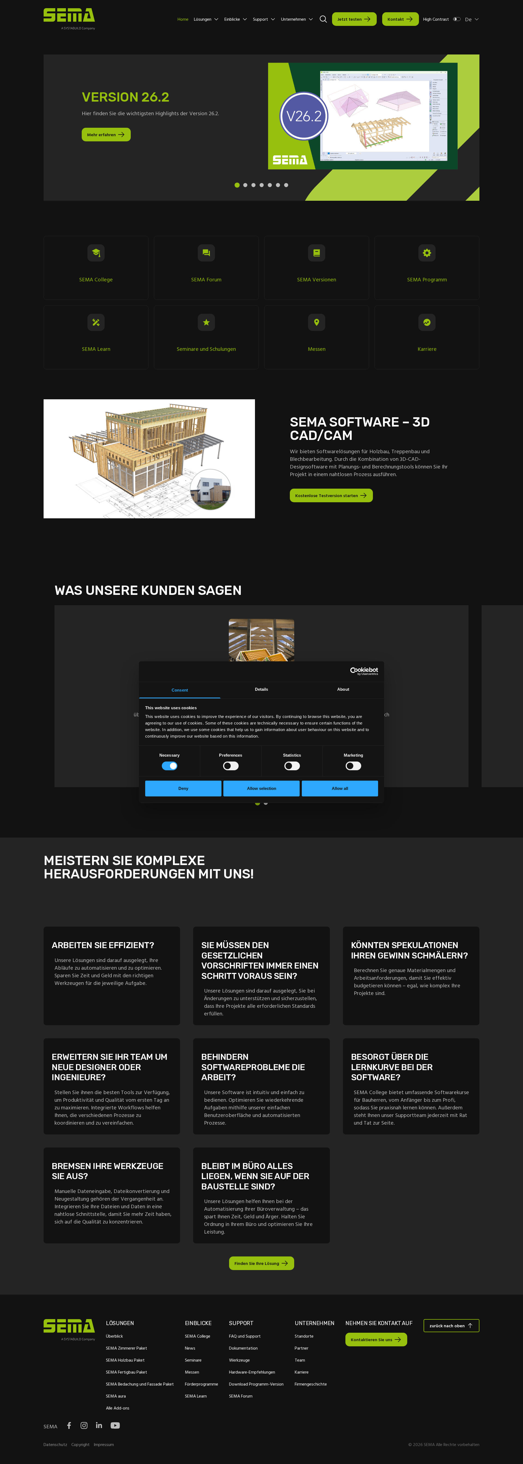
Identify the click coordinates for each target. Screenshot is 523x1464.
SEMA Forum (241, 1396)
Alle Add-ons (117, 1408)
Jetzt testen (349, 19)
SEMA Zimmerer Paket (126, 1348)
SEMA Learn (196, 1396)
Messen (192, 1372)
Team (300, 1360)
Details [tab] (261, 689)
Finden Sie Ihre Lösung (257, 1263)
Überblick (114, 1336)
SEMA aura (116, 1396)
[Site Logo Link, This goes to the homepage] (69, 19)
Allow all (340, 788)
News (190, 1348)
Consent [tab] (180, 689)
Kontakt (396, 19)
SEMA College (197, 1336)
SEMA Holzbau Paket (125, 1360)
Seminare (193, 1360)
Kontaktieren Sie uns (371, 1339)
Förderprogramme (201, 1384)
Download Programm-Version (256, 1384)
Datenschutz (55, 1444)
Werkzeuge (239, 1360)
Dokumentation (243, 1348)
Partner (301, 1348)
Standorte (304, 1336)
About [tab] (343, 689)
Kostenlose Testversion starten (326, 495)
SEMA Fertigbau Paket (126, 1372)
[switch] (231, 766)
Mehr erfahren (101, 134)
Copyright (80, 1444)
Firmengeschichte (311, 1384)
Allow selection (261, 788)
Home (183, 19)
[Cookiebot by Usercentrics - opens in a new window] (354, 671)
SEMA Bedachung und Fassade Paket (140, 1384)
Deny (183, 788)
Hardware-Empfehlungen (252, 1372)
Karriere (302, 1372)
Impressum (104, 1444)
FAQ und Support (245, 1336)
